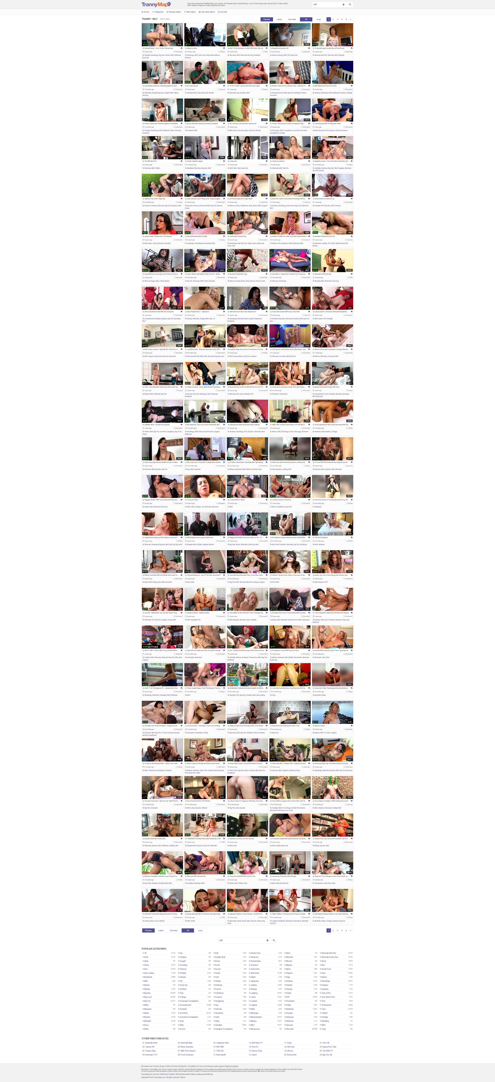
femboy (282, 133)
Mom (288, 953)
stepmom (258, 319)
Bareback (148, 977)
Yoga (323, 1029)
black (243, 281)
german (252, 281)
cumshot (273, 95)
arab (250, 206)
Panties (289, 985)
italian (147, 507)
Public (288, 1005)
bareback (257, 55)
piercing (145, 95)
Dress (217, 961)
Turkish (324, 1013)
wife (205, 356)
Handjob (218, 1025)
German (218, 1009)
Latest (279, 19)
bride (146, 582)
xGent (254, 1055)
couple (166, 93)
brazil (281, 93)
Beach (147, 985)
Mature (254, 1021)
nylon (247, 130)
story (298, 770)
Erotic (217, 965)
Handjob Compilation (224, 1029)
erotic (206, 281)
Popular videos (173, 12)
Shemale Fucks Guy (329, 957)
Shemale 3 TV (151, 1055)
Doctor (182, 1029)
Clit (181, 981)
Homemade (256, 961)
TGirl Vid (219, 1051)
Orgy (288, 977)
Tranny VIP (150, 1047)
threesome (283, 394)
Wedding (325, 1021)
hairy (199, 93)
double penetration (298, 808)
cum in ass (289, 810)
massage (298, 432)
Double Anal (220, 957)
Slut (323, 965)
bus (204, 55)
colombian (199, 733)
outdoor (154, 206)
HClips (223, 52)
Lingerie (254, 1005)
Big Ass (147, 993)
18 (214, 319)
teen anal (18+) (190, 773)
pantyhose (244, 206)
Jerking (254, 985)
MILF (172, 55)
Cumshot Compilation (189, 1017)
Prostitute (290, 1001)
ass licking (257, 243)
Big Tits (147, 1001)
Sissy (323, 961)
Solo (323, 973)
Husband (254, 965)
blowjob (341, 55)
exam (260, 469)
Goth (217, 1017)
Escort (218, 969)
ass (238, 93)
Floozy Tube (257, 1051)
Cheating (183, 965)
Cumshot (184, 1013)
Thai (323, 1001)
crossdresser (199, 243)
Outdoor (289, 981)
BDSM (199, 544)
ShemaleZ (178, 52)
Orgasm (289, 973)
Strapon (324, 985)
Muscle (289, 961)
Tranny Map (156, 4)
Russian (289, 1013)
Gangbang (219, 1001)
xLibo (289, 1043)
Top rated (292, 19)
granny (195, 206)
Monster (289, 957)
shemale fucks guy (332, 281)
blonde (211, 93)
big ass (161, 55)
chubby (334, 808)
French (218, 989)
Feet (217, 977)
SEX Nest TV (257, 1043)
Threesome (326, 1005)
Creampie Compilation (189, 1001)
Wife (323, 1025)
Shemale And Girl (328, 953)
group (187, 208)
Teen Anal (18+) (328, 997)
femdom (196, 770)
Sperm (324, 977)
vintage (334, 432)
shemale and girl (247, 55)
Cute (182, 1021)
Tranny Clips (150, 1051)
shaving (188, 58)
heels (193, 921)
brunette (169, 582)
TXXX (265, 52)
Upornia (222, 89)
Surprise (324, 989)
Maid (253, 1009)
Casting (183, 957)
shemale (233, 55)
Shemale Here (151, 1043)
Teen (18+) (326, 993)
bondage (151, 281)
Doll (216, 953)
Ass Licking (149, 973)
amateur (318, 93)
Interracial (255, 973)
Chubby (183, 973)
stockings (154, 55)
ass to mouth (281, 544)
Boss (146, 1025)
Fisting (218, 981)
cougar (202, 319)
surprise (164, 319)
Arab (146, 961)
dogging (341, 168)
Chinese (183, 969)
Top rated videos (206, 12)
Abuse (183, 1077)
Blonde (147, 1017)
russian (343, 93)
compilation (288, 130)
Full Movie (219, 993)
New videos (190, 12)
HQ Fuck (290, 1047)
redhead (177, 55)
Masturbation (256, 1017)
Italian (253, 977)
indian (237, 206)
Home (145, 12)
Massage (254, 1013)
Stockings (325, 981)
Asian (146, 965)
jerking (285, 469)
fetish (167, 55)
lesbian (324, 243)
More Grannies (187, 1047)
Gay (216, 1005)
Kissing (254, 989)
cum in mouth (245, 394)
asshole (197, 469)
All (306, 19)
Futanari (218, 997)
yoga (154, 243)
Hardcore (254, 957)
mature (274, 55)
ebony (232, 469)
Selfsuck (289, 1021)
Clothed (183, 989)
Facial (217, 973)
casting (255, 582)
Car (181, 953)
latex (193, 808)
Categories (157, 12)
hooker (278, 846)
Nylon (288, 969)
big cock (145, 58)
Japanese (255, 981)
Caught (183, 961)
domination (298, 657)
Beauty (147, 989)
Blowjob (147, 1021)
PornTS (255, 1047)
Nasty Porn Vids (329, 1047)
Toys (323, 1009)
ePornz (290, 1051)
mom (150, 243)
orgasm (151, 356)
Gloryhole (219, 1013)
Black (146, 1013)
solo (200, 55)
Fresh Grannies (187, 1055)
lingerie (264, 206)
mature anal (212, 770)
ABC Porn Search (188, 1051)
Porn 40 (326, 1043)
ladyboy (205, 544)
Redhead (289, 1009)
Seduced (289, 1017)
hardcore (165, 356)
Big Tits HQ (327, 1055)
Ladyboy (254, 993)
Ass (146, 969)
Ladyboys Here (222, 1043)
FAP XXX (220, 1047)
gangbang (170, 432)
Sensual (289, 1025)
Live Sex (222, 12)
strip (207, 55)
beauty (280, 55)
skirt (333, 469)
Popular (266, 19)
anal (188, 582)
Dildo (182, 1025)
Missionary (255, 1029)
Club (181, 993)
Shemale (289, 1029)
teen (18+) (325, 657)
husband (190, 130)
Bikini (146, 1005)
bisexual (221, 770)
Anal (146, 957)
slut (210, 319)
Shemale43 (221, 1055)
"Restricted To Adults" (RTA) (170, 1074)
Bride (146, 1029)
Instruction (255, 969)
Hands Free (255, 953)
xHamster (307, 52)
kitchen (204, 808)
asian (255, 206)
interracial (202, 206)
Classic (183, 977)
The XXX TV (328, 1051)
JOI (203, 507)
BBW (248, 469)
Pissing (289, 989)
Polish (288, 993)
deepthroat (153, 735)
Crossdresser (185, 1005)
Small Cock (326, 969)
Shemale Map (186, 1043)
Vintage (324, 1017)
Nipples (289, 965)
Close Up (183, 985)
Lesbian (254, 1001)
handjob (147, 55)
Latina (253, 997)
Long (319, 19)
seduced (316, 622)
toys (239, 168)
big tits (290, 93)
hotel (290, 243)
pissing (147, 921)
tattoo (176, 93)
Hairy (217, 1021)
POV (288, 55)
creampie (190, 243)
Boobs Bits (291, 1055)
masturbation (215, 55)
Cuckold (183, 1009)
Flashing (218, 985)
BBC (163, 582)
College (183, 997)
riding (155, 582)
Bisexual (147, 1009)
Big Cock (148, 997)
